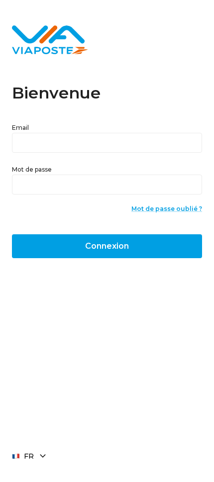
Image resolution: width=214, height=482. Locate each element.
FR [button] (29, 456)
